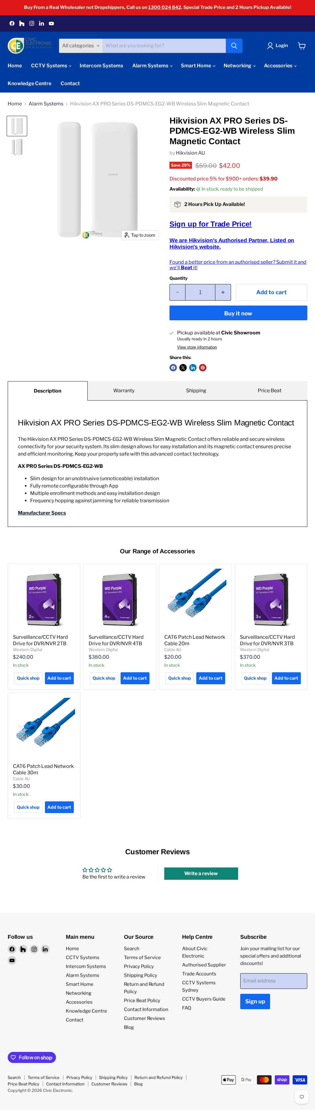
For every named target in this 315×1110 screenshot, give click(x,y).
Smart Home (196, 66)
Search (131, 948)
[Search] (234, 46)
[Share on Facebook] (173, 367)
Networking (238, 66)
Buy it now (238, 313)
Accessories (278, 66)
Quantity (178, 278)
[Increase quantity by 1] (223, 292)
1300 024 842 (164, 7)
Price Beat (269, 390)
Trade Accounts (199, 974)
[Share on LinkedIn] (193, 367)
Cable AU (172, 649)
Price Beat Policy (142, 1000)
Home (15, 66)
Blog (129, 1027)
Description (48, 391)
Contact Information (146, 1009)
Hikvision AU (190, 153)
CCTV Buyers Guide (203, 999)
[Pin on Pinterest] (202, 367)
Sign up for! (210, 224)
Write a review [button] (201, 873)
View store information (197, 347)
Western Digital (27, 649)
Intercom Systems (101, 66)
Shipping (196, 390)
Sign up (255, 1001)
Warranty (123, 390)
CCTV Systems (49, 66)
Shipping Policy (140, 975)
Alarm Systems (150, 66)
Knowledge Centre (29, 83)
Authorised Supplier (204, 965)
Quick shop (28, 678)
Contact (70, 83)
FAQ (186, 1008)
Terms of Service (142, 957)
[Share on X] (183, 367)
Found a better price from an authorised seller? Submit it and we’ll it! (237, 265)
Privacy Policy (139, 966)
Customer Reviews (144, 1018)
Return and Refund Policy (158, 1077)
